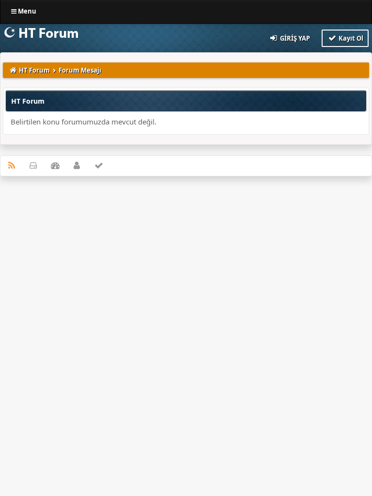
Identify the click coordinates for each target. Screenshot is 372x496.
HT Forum (34, 70)
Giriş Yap (294, 38)
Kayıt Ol (350, 38)
